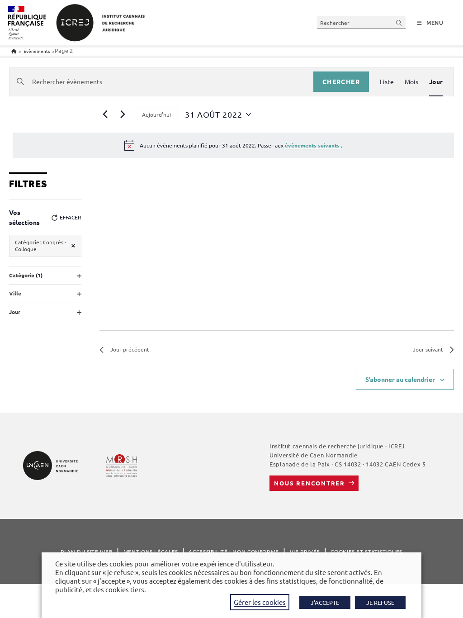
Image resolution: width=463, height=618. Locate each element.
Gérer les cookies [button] (260, 602)
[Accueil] (13, 51)
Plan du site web (87, 551)
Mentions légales (150, 551)
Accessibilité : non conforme (234, 551)
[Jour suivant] (122, 114)
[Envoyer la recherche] (399, 22)
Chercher (341, 81)
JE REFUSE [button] (380, 602)
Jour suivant (428, 349)
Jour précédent (129, 349)
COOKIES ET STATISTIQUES (366, 551)
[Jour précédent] (104, 114)
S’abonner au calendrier (400, 379)
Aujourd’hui (156, 114)
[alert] (233, 145)
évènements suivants (313, 145)
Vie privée (305, 551)
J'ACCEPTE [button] (325, 602)
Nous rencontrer (309, 483)
